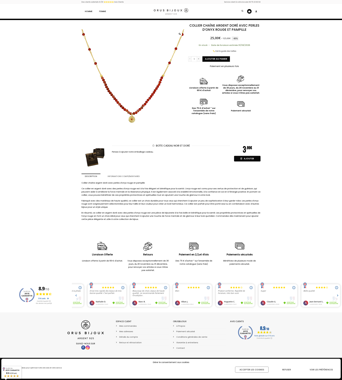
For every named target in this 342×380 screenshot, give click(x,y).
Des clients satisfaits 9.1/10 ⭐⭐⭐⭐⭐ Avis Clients (102, 2)
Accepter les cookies (252, 369)
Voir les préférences (321, 369)
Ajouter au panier (216, 58)
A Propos (180, 326)
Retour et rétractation (130, 342)
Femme (102, 11)
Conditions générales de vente (191, 336)
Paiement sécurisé (185, 331)
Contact (180, 348)
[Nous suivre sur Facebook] (83, 347)
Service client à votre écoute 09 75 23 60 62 (242, 2)
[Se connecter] (256, 11)
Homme (88, 11)
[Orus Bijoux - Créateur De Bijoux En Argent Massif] (171, 11)
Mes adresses (126, 331)
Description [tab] (91, 176)
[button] (243, 11)
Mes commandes (128, 326)
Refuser (286, 369)
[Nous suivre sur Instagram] (88, 347)
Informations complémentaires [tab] (124, 176)
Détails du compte (128, 336)
